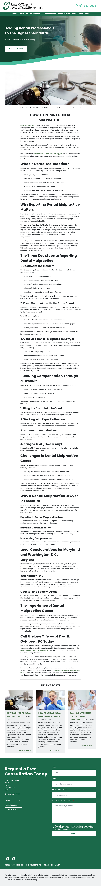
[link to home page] (23, 6)
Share (78, 107)
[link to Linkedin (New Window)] (13, 858)
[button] (41, 14)
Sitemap (46, 865)
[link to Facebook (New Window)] (7, 858)
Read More (24, 750)
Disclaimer (55, 865)
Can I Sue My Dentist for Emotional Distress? (80, 716)
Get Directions (11, 805)
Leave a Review (11, 810)
